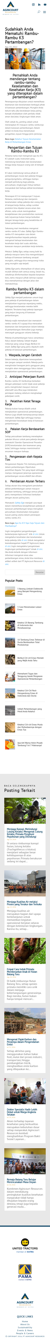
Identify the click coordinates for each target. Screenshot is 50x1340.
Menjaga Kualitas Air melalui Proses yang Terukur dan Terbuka (24, 903)
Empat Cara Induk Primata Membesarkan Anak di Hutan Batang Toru (22, 972)
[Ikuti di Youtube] (45, 4)
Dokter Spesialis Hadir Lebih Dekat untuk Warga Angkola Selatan (22, 1112)
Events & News (25, 1330)
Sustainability (25, 1327)
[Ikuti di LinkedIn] (39, 4)
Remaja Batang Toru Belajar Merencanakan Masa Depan (21, 1181)
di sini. (40, 549)
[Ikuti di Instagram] (33, 4)
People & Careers (25, 1333)
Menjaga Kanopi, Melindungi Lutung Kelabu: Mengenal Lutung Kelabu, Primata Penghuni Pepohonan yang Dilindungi (25, 832)
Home (25, 1321)
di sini (35, 534)
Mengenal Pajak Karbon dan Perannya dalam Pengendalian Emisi (23, 1042)
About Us (25, 1324)
